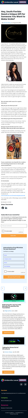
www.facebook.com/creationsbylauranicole (13, 195)
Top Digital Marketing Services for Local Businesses (13, 393)
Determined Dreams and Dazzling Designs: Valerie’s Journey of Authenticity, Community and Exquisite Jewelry (25, 288)
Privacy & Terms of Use (14, 414)
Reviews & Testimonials (6, 408)
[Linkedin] (6, 207)
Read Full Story (8, 332)
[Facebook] (2, 207)
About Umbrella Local (6, 400)
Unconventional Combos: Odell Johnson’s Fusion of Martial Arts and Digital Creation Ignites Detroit (2, 288)
